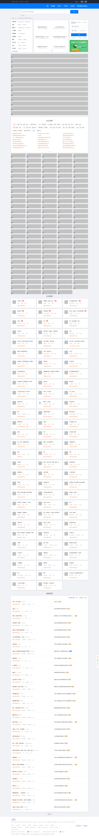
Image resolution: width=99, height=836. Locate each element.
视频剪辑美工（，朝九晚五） (19, 793)
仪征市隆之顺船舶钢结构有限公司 (19, 145)
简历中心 (59, 6)
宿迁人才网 (45, 822)
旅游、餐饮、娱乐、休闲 (67, 124)
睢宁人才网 (25, 822)
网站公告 (14, 18)
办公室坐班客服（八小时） (18, 637)
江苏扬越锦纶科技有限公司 (18, 147)
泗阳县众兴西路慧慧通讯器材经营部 (62, 686)
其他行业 (39, 130)
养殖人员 (24, 48)
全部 (14, 124)
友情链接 (13, 819)
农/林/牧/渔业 (14, 48)
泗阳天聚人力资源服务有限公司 (61, 651)
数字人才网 (69, 822)
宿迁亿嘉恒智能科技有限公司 (61, 623)
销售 (13, 24)
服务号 (77, 1)
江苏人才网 (60, 822)
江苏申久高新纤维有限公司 (60, 750)
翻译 (13, 39)
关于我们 (12, 825)
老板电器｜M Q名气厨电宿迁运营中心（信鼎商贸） (64, 616)
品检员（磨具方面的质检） (18, 630)
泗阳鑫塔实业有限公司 (17, 133)
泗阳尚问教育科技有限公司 (68, 143)
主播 (33, 130)
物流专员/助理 (21, 21)
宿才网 (73, 822)
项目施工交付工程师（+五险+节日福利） (22, 800)
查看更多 (49, 814)
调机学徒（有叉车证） (17, 771)
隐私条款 (35, 825)
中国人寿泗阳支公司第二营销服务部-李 (63, 693)
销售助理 (24, 24)
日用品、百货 (78, 124)
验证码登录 (73, 22)
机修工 (14, 672)
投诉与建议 (41, 825)
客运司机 (24, 45)
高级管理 (14, 33)
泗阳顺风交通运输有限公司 (68, 135)
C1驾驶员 (14, 665)
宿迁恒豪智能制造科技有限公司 (69, 145)
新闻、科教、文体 (17, 127)
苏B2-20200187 (22, 831)
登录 (82, 1)
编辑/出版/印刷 (14, 27)
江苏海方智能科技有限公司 (43, 141)
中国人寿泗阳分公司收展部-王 (61, 644)
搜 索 (74, 11)
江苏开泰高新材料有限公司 (43, 143)
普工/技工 (14, 42)
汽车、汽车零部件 (42, 124)
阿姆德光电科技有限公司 (43, 145)
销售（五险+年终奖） (17, 616)
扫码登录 (84, 22)
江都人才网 (35, 822)
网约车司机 (15, 722)
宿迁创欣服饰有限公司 (67, 139)
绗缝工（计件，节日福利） (18, 729)
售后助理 (14, 644)
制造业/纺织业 (33, 124)
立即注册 (85, 37)
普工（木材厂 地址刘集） (18, 743)
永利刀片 (56, 601)
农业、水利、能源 (80, 127)
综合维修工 (23, 42)
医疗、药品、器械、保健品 (68, 127)
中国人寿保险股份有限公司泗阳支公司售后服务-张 (64, 757)
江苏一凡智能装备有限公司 (18, 137)
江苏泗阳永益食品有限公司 (18, 143)
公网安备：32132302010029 (34, 831)
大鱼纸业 (39, 135)
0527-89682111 (20, 827)
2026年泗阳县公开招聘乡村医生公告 (25, 18)
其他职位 (20, 36)
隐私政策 (52, 825)
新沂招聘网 (55, 822)
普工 (19, 42)
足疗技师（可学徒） (17, 679)
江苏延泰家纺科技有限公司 (60, 729)
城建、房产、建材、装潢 (23, 124)
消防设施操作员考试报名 (82, 6)
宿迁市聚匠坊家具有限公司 (60, 608)
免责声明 (29, 825)
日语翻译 (24, 39)
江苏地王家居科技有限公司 (68, 133)
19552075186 (32, 827)
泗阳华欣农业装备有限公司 (60, 807)
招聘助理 (14, 658)
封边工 (14, 608)
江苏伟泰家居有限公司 (59, 736)
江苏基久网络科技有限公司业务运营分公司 (64, 764)
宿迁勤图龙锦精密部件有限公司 (19, 135)
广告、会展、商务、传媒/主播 (29, 127)
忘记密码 (73, 37)
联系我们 (18, 825)
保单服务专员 (15, 693)
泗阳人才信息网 (15, 1)
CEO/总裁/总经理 (21, 33)
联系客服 (79, 825)
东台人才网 (40, 822)
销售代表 (20, 24)
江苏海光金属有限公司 (59, 771)
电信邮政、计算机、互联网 (54, 124)
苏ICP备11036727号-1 (15, 829)
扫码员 (14, 785)
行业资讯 (66, 6)
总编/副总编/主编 (21, 27)
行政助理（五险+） (17, 623)
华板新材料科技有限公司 (60, 672)
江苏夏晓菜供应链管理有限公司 (44, 137)
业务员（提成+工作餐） (18, 807)
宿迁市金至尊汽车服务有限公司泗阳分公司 (64, 722)
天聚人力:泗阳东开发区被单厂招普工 (21, 651)
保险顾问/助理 (15, 701)
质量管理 (20, 30)
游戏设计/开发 (27, 130)
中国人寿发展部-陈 (67, 137)
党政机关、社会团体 (17, 130)
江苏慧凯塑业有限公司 (17, 141)
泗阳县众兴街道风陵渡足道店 (61, 679)
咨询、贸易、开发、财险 (55, 127)
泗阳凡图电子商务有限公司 (68, 147)
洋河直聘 (64, 822)
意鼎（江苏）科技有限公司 (68, 141)
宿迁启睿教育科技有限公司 (60, 637)
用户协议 (47, 825)
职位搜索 (53, 6)
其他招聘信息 (14, 36)
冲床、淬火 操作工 (16, 601)
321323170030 (54, 831)
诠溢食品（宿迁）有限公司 (43, 147)
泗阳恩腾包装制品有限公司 (60, 708)
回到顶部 (85, 825)
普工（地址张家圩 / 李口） (18, 708)
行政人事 (16, 715)
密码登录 (79, 22)
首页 (47, 6)
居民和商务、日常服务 (43, 127)
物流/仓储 (14, 21)
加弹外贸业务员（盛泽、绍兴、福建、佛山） (23, 750)
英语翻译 (20, 39)
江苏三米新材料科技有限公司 (61, 715)
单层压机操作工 (16, 736)
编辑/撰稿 (28, 27)
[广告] (49, 56)
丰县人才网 (30, 822)
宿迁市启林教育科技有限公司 (61, 793)
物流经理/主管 (27, 21)
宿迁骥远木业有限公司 (59, 743)
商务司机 (20, 45)
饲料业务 (20, 48)
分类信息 (21, 1)
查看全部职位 (15, 51)
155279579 (56, 827)
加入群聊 (26, 1)
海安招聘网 (50, 822)
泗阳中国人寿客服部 (16, 139)
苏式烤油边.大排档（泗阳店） (44, 133)
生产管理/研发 (14, 30)
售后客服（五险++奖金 (17, 686)
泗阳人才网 (20, 822)
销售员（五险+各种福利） (18, 764)
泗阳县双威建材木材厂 (42, 139)
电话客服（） (15, 778)
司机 (13, 45)
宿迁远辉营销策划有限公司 (60, 778)
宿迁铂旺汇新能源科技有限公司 (61, 665)
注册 (86, 1)
